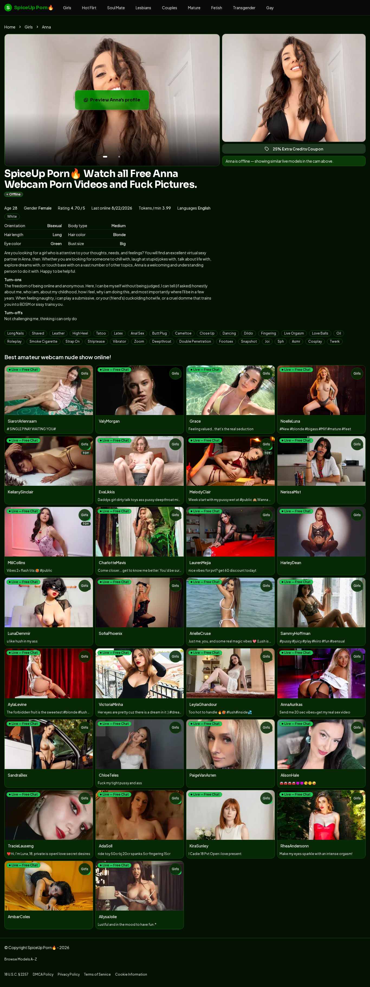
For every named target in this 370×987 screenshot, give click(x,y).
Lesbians (143, 7)
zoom (139, 341)
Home (9, 26)
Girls (67, 7)
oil (338, 333)
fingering (268, 333)
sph (281, 341)
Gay (270, 7)
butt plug (159, 333)
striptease (96, 341)
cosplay (315, 341)
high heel (80, 333)
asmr (296, 341)
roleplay (14, 341)
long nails (15, 333)
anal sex (137, 333)
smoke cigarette (43, 341)
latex (118, 333)
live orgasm (294, 333)
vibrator (119, 341)
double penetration (195, 341)
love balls (320, 333)
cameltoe (183, 333)
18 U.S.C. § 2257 (16, 974)
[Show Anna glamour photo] (119, 157)
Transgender (244, 7)
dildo (248, 333)
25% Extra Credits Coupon (300, 150)
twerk (335, 341)
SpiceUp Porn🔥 (30, 8)
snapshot (249, 341)
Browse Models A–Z (20, 959)
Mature (194, 7)
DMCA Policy (43, 974)
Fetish (216, 7)
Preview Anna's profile (119, 101)
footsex (226, 341)
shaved (38, 333)
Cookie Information (131, 974)
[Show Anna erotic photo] (105, 157)
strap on (73, 341)
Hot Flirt (89, 7)
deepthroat (161, 341)
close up (207, 333)
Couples (169, 7)
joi (267, 341)
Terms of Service (97, 974)
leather (58, 333)
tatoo (101, 333)
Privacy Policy (69, 974)
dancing (229, 333)
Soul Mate (116, 7)
